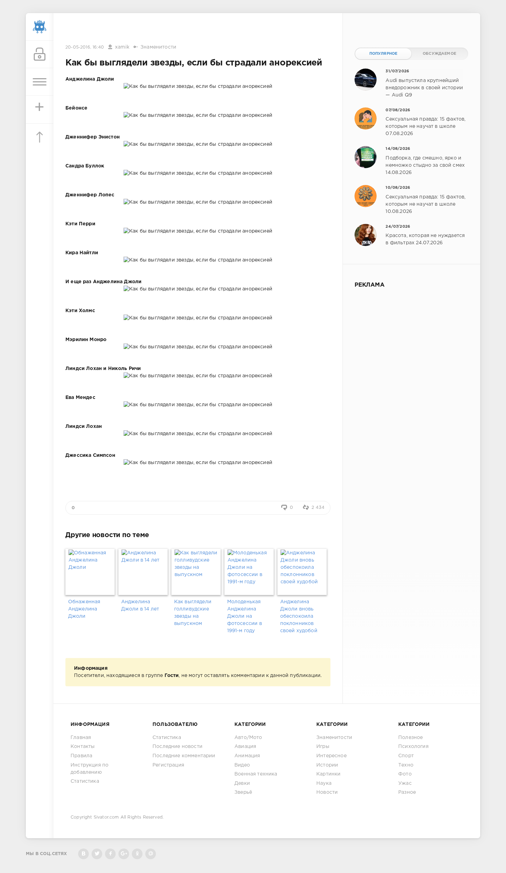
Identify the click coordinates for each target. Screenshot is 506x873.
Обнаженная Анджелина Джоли (84, 609)
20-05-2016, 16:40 (84, 47)
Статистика (85, 781)
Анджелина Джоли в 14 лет (140, 605)
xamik (122, 47)
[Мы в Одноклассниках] (137, 854)
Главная (81, 738)
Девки (242, 783)
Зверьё (243, 792)
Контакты (83, 746)
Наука (323, 783)
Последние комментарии (183, 756)
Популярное (383, 53)
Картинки (328, 774)
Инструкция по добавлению (89, 768)
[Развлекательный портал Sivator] (39, 27)
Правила (81, 756)
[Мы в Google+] (123, 854)
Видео (242, 765)
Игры (322, 746)
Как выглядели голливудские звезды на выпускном (192, 613)
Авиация (245, 746)
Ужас (405, 783)
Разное (407, 792)
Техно (405, 765)
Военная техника (255, 774)
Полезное (410, 738)
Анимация (247, 756)
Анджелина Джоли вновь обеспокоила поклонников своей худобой (298, 616)
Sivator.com (106, 817)
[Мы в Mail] (150, 854)
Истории (327, 765)
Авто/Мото (248, 738)
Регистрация (168, 765)
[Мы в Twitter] (97, 854)
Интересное (331, 756)
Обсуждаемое (439, 53)
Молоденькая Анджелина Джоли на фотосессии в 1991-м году (244, 616)
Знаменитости (158, 47)
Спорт (406, 756)
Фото (405, 774)
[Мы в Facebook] (110, 854)
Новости (327, 792)
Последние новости (177, 746)
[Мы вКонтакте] (83, 854)
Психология (413, 746)
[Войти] (39, 54)
